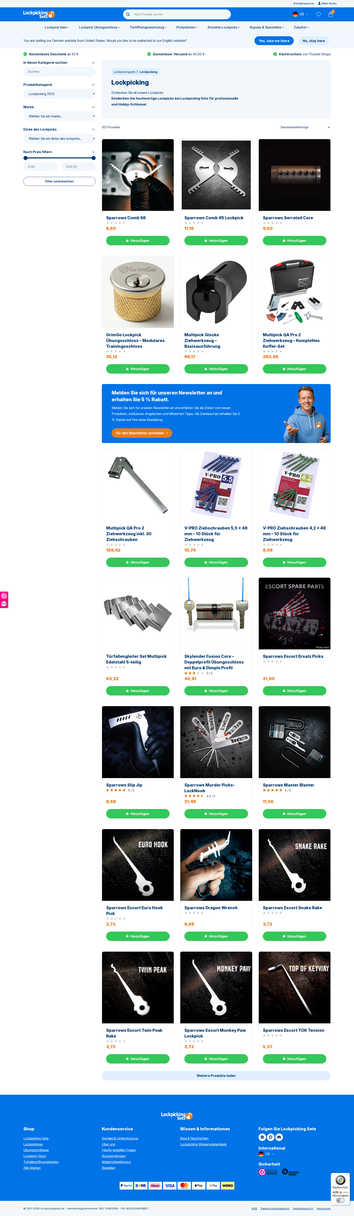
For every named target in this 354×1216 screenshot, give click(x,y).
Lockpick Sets (56, 27)
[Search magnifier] (128, 14)
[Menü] (347, 1175)
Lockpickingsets (124, 72)
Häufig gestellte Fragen (119, 1150)
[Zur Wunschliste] (318, 14)
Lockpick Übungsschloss (98, 27)
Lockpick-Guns (34, 1156)
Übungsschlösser (36, 1150)
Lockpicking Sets (36, 1138)
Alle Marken (32, 1168)
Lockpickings (33, 1144)
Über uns (108, 1144)
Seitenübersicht (303, 1208)
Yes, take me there (274, 41)
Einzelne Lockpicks (222, 27)
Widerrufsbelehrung (116, 1162)
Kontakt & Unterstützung (120, 1138)
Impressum (324, 1208)
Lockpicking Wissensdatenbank (203, 1144)
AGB (254, 1208)
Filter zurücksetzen (59, 181)
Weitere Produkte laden (216, 1076)
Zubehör (300, 27)
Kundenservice (304, 3)
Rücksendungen (114, 1156)
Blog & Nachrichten (194, 1138)
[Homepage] (39, 14)
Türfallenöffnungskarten (41, 1162)
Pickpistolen (185, 27)
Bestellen (108, 1168)
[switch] (340, 1200)
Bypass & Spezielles (265, 27)
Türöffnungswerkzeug (147, 27)
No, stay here (314, 41)
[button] (138, 240)
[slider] (25, 158)
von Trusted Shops (305, 54)
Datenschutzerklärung (275, 1208)
